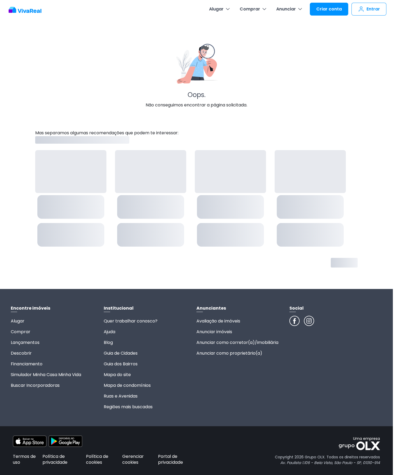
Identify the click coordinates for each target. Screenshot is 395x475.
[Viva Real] (28, 10)
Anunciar (286, 9)
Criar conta (329, 9)
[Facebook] (294, 321)
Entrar (373, 9)
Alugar (216, 9)
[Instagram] (309, 321)
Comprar (250, 9)
